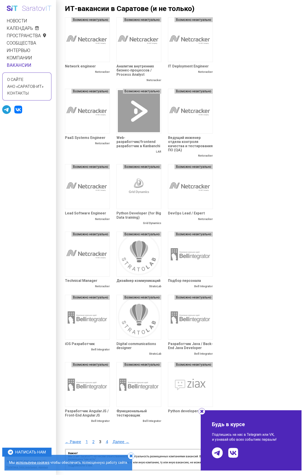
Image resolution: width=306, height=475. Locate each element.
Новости (17, 21)
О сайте (15, 79)
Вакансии (19, 65)
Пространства (24, 35)
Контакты (18, 93)
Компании (19, 57)
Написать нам (30, 452)
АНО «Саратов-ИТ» (25, 86)
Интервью (18, 50)
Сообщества (21, 43)
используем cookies (33, 462)
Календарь (20, 28)
